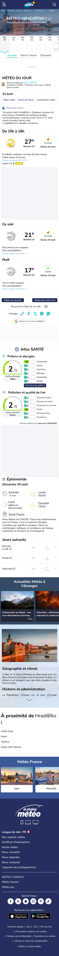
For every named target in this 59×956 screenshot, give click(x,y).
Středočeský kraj (40, 11)
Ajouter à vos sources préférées (31, 321)
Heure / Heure (28, 55)
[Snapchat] (26, 901)
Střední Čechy (28, 11)
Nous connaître (11, 852)
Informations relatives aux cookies (31, 931)
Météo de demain (13, 300)
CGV (35, 926)
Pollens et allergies (20, 356)
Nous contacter (11, 862)
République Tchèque (14, 11)
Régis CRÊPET (29, 82)
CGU (28, 926)
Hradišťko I (52, 11)
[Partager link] (22, 314)
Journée (12, 55)
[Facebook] (11, 901)
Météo (3, 11)
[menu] (4, 4)
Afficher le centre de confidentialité (31, 941)
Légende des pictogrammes (19, 867)
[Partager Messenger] (42, 314)
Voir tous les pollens (35, 385)
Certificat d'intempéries (16, 842)
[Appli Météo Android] (40, 916)
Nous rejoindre (11, 857)
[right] (56, 43)
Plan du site (46, 926)
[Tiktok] (48, 901)
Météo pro (8, 887)
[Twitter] (18, 901)
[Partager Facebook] (29, 314)
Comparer (45, 55)
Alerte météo (10, 847)
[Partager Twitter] (35, 314)
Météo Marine (10, 882)
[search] (54, 4)
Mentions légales (15, 926)
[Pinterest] (41, 901)
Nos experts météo (13, 837)
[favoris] (49, 18)
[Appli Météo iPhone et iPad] (18, 916)
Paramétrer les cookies (44, 936)
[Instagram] (33, 901)
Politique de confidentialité (18, 936)
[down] (29, 700)
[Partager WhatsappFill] (48, 314)
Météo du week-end (44, 300)
